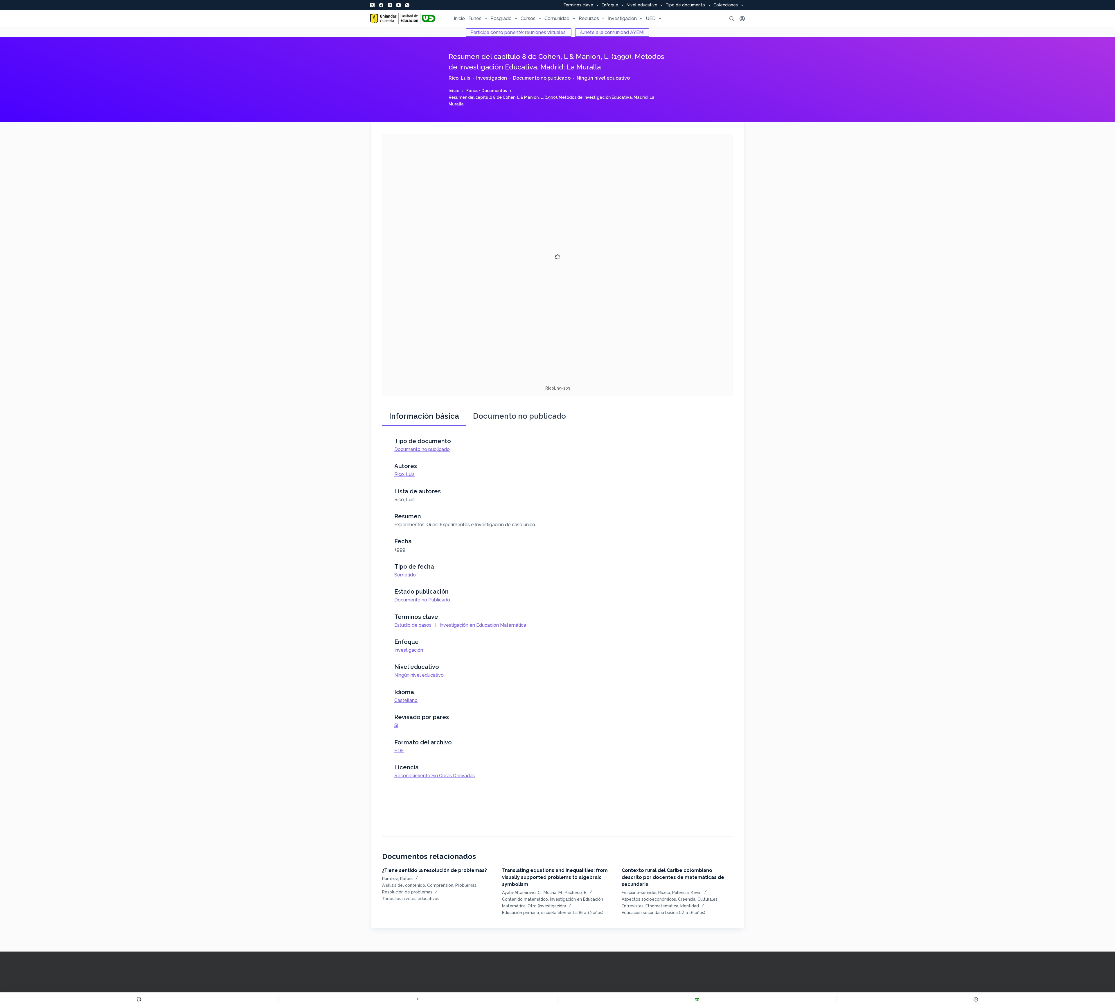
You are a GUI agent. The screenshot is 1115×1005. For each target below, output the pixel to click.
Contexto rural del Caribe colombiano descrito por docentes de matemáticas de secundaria (673, 877)
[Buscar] (731, 18)
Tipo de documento (685, 5)
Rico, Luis (459, 78)
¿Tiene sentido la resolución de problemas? (434, 870)
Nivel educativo (642, 5)
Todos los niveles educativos (410, 898)
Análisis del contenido (403, 885)
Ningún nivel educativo (603, 78)
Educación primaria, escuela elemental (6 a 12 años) (552, 912)
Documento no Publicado (422, 600)
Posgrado (501, 18)
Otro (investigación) (547, 906)
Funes (474, 18)
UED (651, 18)
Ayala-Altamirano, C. (522, 892)
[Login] (742, 18)
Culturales (707, 899)
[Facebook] (381, 5)
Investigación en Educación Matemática (483, 625)
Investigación (622, 18)
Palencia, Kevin (687, 892)
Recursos (589, 18)
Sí (396, 725)
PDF (399, 750)
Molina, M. (553, 892)
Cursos (528, 18)
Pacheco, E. (576, 892)
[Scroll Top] (976, 999)
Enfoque (610, 5)
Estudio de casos (412, 625)
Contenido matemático (525, 899)
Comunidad (556, 18)
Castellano (406, 700)
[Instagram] (390, 5)
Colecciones (725, 5)
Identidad (689, 906)
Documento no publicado (542, 78)
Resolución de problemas (407, 892)
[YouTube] (398, 5)
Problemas (465, 885)
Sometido (405, 575)
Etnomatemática (661, 906)
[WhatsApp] (407, 5)
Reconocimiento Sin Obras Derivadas (434, 775)
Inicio (459, 18)
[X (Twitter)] (372, 5)
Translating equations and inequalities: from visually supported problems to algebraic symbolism (555, 877)
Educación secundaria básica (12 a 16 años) (663, 912)
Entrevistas (632, 906)
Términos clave (578, 5)
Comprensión (440, 885)
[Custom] (139, 999)
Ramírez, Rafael (397, 878)
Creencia (686, 899)
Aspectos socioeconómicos (649, 899)
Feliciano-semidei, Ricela (646, 892)
